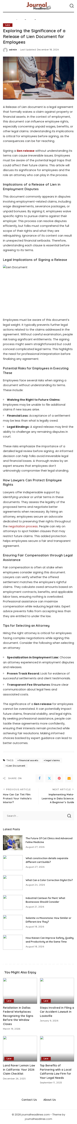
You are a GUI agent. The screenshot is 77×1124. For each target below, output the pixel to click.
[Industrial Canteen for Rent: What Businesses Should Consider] (13, 902)
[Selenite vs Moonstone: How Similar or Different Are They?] (13, 922)
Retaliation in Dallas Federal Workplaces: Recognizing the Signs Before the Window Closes (18, 1016)
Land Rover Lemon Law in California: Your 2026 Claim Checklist (19, 1069)
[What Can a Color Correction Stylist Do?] (13, 882)
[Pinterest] (59, 778)
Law (7, 25)
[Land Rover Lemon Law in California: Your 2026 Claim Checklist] (20, 1049)
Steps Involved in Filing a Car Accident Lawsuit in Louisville (57, 1011)
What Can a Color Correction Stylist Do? (49, 880)
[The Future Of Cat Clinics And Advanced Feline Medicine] (13, 842)
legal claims (52, 760)
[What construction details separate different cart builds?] (13, 862)
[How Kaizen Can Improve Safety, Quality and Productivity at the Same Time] (13, 942)
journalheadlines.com (38, 1119)
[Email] (69, 778)
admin (13, 49)
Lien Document (16, 765)
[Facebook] (39, 778)
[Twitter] (49, 778)
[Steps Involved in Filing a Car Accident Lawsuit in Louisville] (57, 991)
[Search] (71, 6)
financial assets (28, 760)
